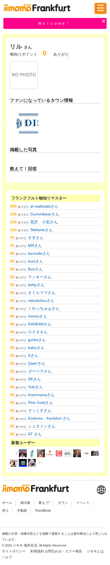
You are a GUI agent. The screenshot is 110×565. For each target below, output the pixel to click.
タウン (63, 503)
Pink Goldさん (40, 402)
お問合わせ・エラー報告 (64, 551)
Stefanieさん (41, 230)
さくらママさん (42, 292)
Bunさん (35, 269)
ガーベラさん (40, 371)
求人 (5, 511)
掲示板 (25, 503)
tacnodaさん (39, 253)
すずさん (36, 237)
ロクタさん (38, 332)
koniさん (35, 261)
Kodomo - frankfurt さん (49, 418)
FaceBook (43, 511)
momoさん (37, 316)
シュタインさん (42, 426)
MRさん (35, 245)
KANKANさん (40, 324)
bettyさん (36, 284)
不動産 (22, 511)
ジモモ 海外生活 (25, 545)
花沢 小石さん (44, 222)
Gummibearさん (44, 214)
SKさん (34, 379)
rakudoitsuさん (41, 300)
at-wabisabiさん (44, 206)
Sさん (33, 355)
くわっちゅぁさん (44, 308)
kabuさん (36, 347)
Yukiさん (35, 387)
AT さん (35, 434)
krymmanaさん (41, 394)
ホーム (7, 503)
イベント (83, 503)
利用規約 (37, 551)
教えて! (44, 503)
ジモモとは (96, 551)
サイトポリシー (14, 551)
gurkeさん (37, 339)
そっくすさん (40, 410)
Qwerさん (36, 363)
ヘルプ (7, 557)
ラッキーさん (40, 277)
